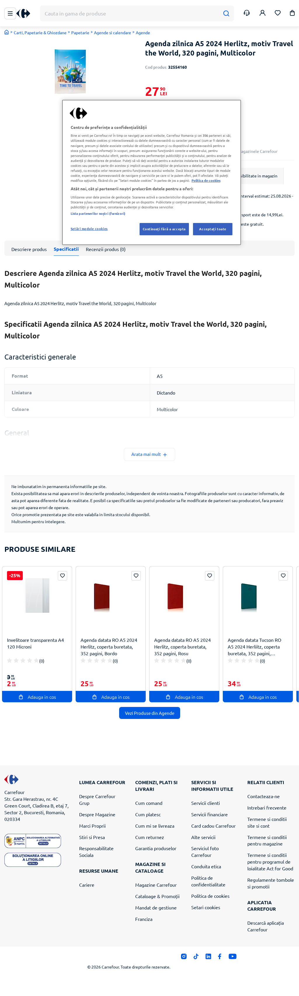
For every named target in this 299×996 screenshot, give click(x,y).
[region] (151, 172)
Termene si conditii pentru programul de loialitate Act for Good (270, 861)
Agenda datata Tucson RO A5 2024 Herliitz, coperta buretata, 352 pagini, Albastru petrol (254, 646)
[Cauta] (226, 14)
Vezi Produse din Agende (149, 713)
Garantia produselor (155, 848)
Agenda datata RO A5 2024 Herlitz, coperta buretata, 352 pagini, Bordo (109, 646)
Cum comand (148, 803)
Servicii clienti (205, 803)
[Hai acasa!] (6, 32)
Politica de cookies (210, 896)
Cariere (86, 885)
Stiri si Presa (92, 837)
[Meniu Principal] (10, 13)
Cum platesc (148, 814)
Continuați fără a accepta (164, 228)
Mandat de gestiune (156, 907)
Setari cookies (205, 907)
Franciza (143, 919)
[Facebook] (219, 958)
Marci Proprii (92, 826)
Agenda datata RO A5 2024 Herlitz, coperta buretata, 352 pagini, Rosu (182, 646)
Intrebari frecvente (266, 807)
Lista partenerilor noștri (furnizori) (98, 213)
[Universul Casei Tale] (25, 14)
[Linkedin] (208, 958)
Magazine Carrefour (156, 885)
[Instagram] (184, 958)
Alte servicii (203, 837)
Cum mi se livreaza (154, 826)
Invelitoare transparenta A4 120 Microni (35, 643)
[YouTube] (232, 958)
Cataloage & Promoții (157, 896)
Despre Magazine (97, 814)
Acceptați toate (212, 228)
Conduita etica (206, 866)
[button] (292, 14)
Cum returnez (149, 837)
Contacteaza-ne (263, 796)
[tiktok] (196, 958)
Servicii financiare (209, 814)
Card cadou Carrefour (213, 826)
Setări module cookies (89, 228)
